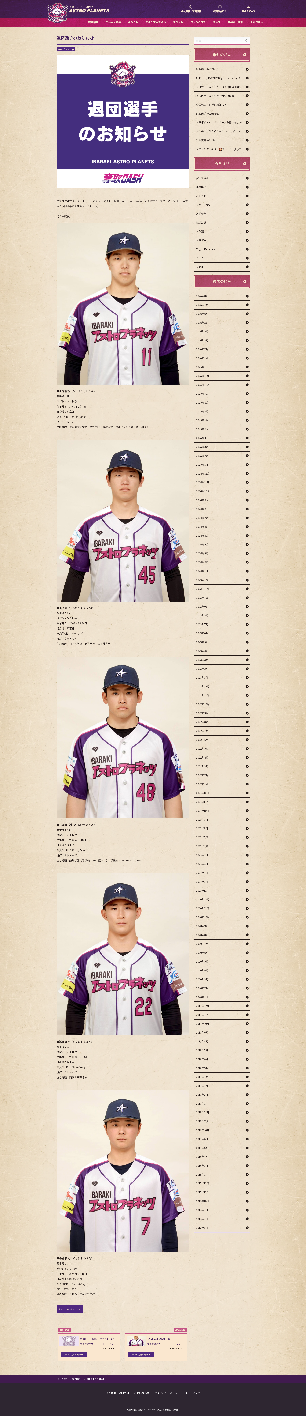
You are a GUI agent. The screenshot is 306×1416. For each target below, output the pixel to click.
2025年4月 (202, 438)
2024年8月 (202, 509)
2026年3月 (202, 340)
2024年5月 (202, 535)
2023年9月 (202, 606)
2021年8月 (202, 828)
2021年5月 (202, 855)
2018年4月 (202, 1157)
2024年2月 (202, 562)
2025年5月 (202, 429)
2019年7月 (202, 1050)
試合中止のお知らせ (207, 69)
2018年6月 (202, 1139)
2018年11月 (202, 1121)
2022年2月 (202, 775)
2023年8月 (202, 615)
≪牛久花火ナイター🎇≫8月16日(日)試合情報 (222, 149)
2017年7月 (202, 1219)
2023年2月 (202, 669)
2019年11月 (202, 1015)
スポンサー (256, 22)
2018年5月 (202, 1148)
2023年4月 (202, 651)
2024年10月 (203, 491)
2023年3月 (202, 660)
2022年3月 (202, 766)
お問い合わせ (220, 11)
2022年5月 (202, 748)
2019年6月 (202, 1059)
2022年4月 (202, 757)
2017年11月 (202, 1192)
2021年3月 (202, 873)
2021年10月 (202, 810)
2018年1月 (202, 1174)
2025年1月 (202, 464)
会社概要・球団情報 (191, 11)
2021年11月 (202, 802)
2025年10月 (203, 385)
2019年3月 (202, 1086)
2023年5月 (202, 642)
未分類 (200, 231)
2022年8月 (202, 722)
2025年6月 (202, 420)
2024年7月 (202, 518)
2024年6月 (202, 527)
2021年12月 (202, 793)
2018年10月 (202, 1130)
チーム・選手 (113, 22)
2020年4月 (202, 970)
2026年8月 (202, 296)
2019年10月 (202, 1024)
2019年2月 (202, 1094)
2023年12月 (202, 580)
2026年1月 (202, 358)
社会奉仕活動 (235, 22)
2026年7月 (202, 305)
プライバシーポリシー (167, 1393)
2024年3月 (202, 553)
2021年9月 (202, 819)
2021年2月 (202, 882)
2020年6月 (202, 953)
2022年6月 (202, 740)
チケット (178, 22)
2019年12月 (202, 1006)
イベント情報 (203, 205)
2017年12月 (202, 1183)
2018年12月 (202, 1112)
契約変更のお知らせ (207, 140)
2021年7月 (202, 837)
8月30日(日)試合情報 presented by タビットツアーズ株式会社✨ (223, 78)
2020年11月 (202, 908)
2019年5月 (202, 1068)
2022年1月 (202, 784)
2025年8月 (202, 402)
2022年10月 (202, 704)
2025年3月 (202, 447)
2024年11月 (202, 482)
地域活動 (201, 222)
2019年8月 (202, 1041)
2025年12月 (203, 367)
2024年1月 (202, 571)
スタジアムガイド (156, 22)
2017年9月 (202, 1210)
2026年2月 (202, 349)
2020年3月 (202, 979)
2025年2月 (202, 456)
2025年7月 (202, 411)
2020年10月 (202, 917)
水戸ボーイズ (203, 240)
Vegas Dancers (205, 249)
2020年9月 (202, 926)
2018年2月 (202, 1165)
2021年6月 (202, 846)
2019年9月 (202, 1032)
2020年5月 (202, 961)
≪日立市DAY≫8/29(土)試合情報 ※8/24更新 (222, 87)
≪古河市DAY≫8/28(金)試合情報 (215, 96)
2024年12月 (203, 473)
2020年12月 (202, 899)
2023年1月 (202, 677)
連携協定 (201, 187)
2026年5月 (202, 323)
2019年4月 (202, 1077)
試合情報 (93, 22)
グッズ (217, 22)
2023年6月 (202, 633)
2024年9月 (202, 500)
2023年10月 (202, 598)
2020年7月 (202, 944)
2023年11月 (202, 589)
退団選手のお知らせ (207, 113)
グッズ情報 (202, 178)
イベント (133, 22)
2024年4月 (202, 544)
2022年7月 (202, 731)
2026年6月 (202, 314)
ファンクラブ (198, 22)
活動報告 (201, 213)
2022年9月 (202, 713)
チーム (200, 258)
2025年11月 (202, 376)
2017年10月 (202, 1201)
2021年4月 (202, 864)
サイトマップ (248, 11)
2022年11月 (202, 695)
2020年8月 (202, 935)
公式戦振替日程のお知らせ (211, 104)
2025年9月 (202, 393)
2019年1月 (202, 1103)
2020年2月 (202, 988)
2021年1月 (202, 890)
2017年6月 (202, 1228)
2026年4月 (202, 331)
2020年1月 (202, 997)
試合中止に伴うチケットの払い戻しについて (221, 131)
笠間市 (200, 267)
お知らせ (201, 196)
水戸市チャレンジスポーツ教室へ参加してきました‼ (223, 122)
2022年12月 (202, 686)
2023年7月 (202, 624)
